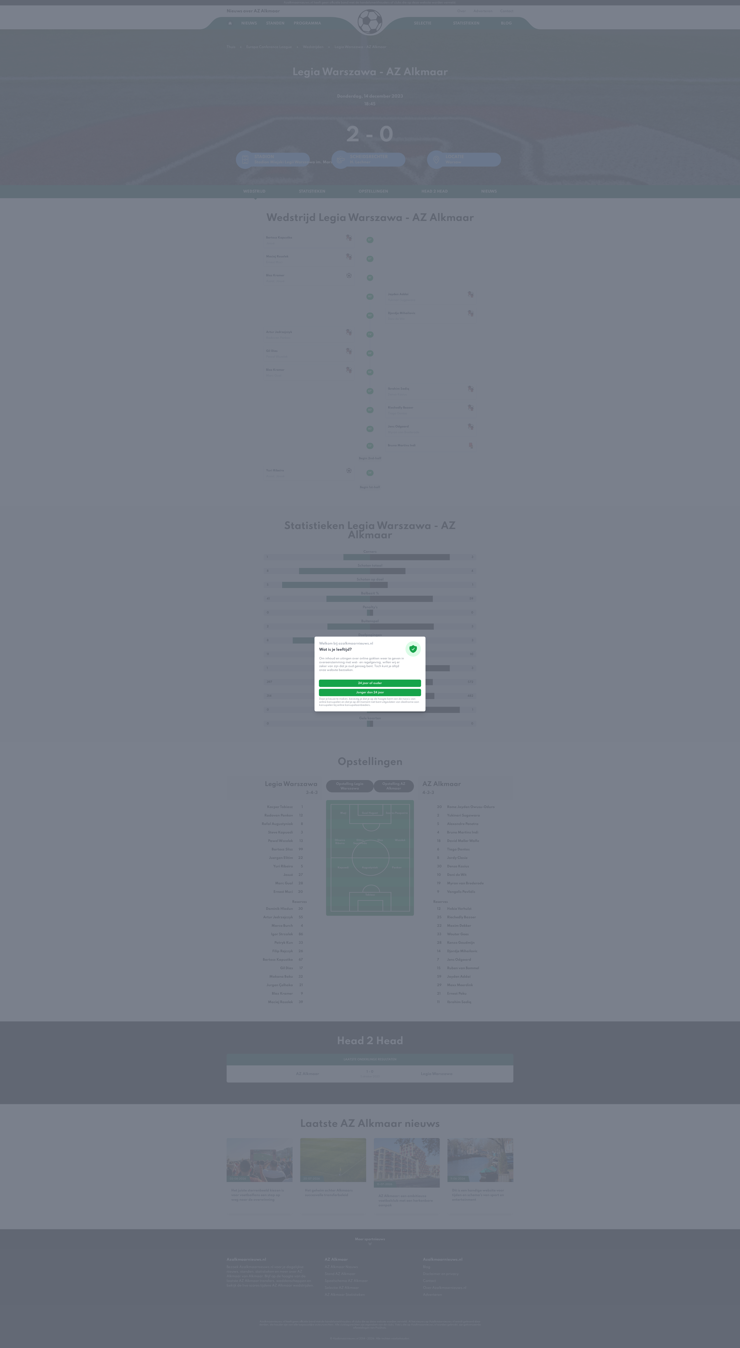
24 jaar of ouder (370, 683)
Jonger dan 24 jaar (370, 692)
